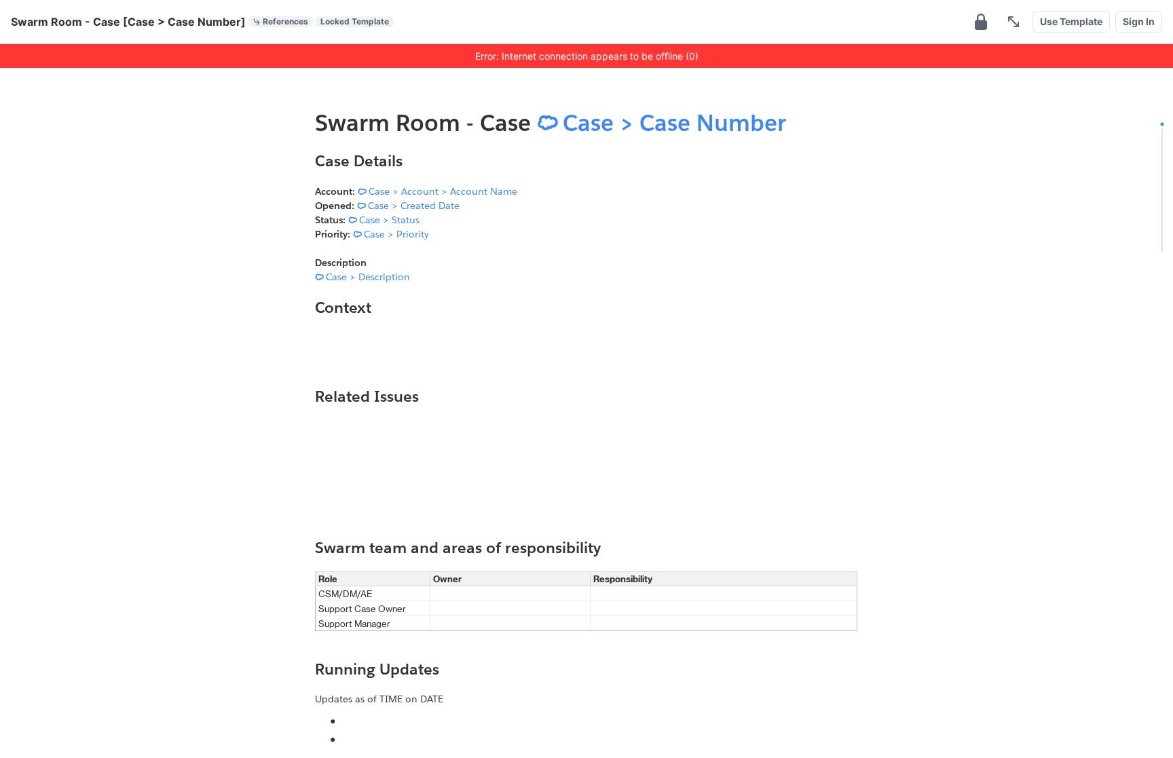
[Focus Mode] (1013, 22)
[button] (980, 22)
